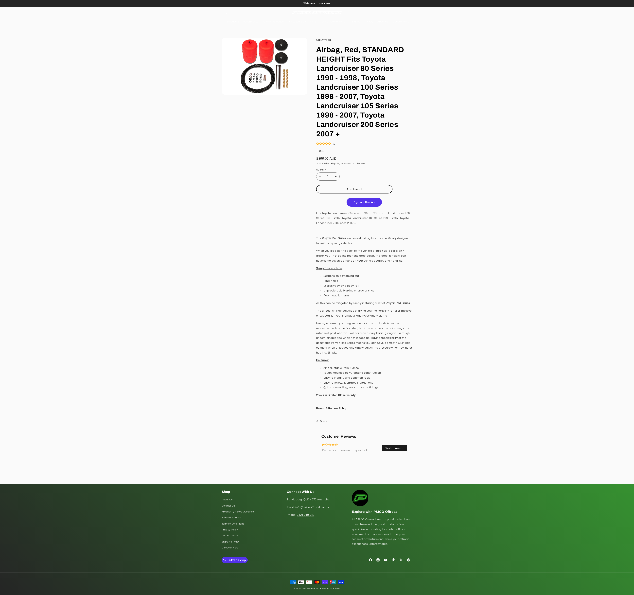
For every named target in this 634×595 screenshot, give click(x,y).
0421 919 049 (305, 514)
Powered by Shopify (330, 588)
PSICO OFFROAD (311, 588)
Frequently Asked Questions (238, 511)
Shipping (335, 164)
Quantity (321, 170)
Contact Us (228, 506)
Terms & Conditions (233, 524)
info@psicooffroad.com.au (313, 507)
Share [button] (323, 421)
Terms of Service (231, 518)
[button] (225, 12)
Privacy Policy (230, 530)
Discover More (230, 548)
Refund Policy (230, 536)
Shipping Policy (231, 542)
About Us (227, 500)
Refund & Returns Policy (331, 408)
